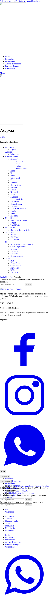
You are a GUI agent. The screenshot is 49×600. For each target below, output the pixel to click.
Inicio (2, 277)
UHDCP (14, 272)
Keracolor (14, 268)
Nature (18, 166)
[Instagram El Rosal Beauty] (24, 419)
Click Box (16, 495)
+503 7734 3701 (21, 491)
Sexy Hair (14, 201)
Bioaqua (13, 235)
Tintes (7, 258)
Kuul (12, 194)
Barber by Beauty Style (20, 230)
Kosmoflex (15, 192)
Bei (11, 173)
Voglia (13, 211)
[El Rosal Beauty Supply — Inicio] (11, 289)
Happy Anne (15, 185)
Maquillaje (9, 218)
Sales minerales (16, 256)
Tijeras (13, 149)
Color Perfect (15, 263)
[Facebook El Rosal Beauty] (24, 369)
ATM (12, 171)
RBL (12, 270)
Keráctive (20, 199)
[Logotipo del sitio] (13, 52)
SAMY (13, 223)
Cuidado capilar (11, 156)
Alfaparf (13, 159)
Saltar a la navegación (9, 1)
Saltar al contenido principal (30, 1)
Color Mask (15, 178)
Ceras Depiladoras (18, 246)
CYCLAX (14, 237)
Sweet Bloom (16, 204)
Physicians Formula (18, 220)
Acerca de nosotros (13, 481)
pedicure (14, 254)
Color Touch (15, 265)
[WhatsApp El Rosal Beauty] (24, 469)
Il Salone (19, 161)
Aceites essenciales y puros (21, 244)
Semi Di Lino (21, 168)
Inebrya (13, 187)
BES (12, 261)
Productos (9, 479)
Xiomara (14, 216)
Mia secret (14, 154)
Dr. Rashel (14, 239)
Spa (6, 242)
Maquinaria (10, 227)
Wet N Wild (15, 225)
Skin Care (9, 232)
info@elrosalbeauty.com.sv (22, 493)
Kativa (13, 190)
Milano (19, 164)
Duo (12, 180)
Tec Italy (14, 206)
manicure (14, 251)
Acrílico (8, 152)
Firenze (13, 182)
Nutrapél (14, 197)
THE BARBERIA (18, 209)
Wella (12, 213)
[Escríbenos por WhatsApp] (24, 599)
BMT (12, 175)
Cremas (13, 249)
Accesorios (9, 147)
